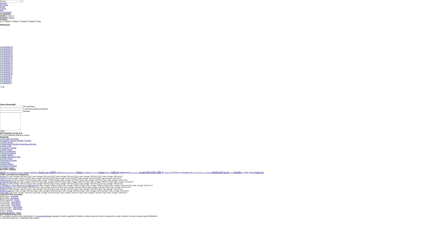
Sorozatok (13, 160)
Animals (26, 173)
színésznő (217, 172)
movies (151, 172)
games (101, 172)
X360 (246, 172)
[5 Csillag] (37, 21)
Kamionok (14, 196)
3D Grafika (4, 5)
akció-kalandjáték (11, 173)
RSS (1, 10)
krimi (127, 172)
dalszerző (64, 173)
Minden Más (15, 157)
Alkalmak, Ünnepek (23, 141)
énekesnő (259, 172)
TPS (231, 172)
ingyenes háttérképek (43, 216)
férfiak (96, 172)
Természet (13, 166)
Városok (3, 9)
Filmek (9, 150)
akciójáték (20, 172)
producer (168, 173)
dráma (79, 172)
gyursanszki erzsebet (7, 213)
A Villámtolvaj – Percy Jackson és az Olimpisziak (17, 185)
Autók (8, 146)
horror (107, 172)
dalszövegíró (72, 173)
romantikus (185, 173)
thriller (226, 172)
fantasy (88, 172)
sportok (208, 173)
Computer (13, 148)
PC (163, 172)
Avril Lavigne (5, 180)
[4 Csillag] (28, 21)
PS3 (176, 172)
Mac (131, 173)
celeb (52, 172)
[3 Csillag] (20, 21)
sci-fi (196, 172)
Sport (8, 162)
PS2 (173, 173)
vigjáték (237, 172)
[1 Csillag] (4, 21)
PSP (180, 173)
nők (158, 172)
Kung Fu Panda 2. (6, 187)
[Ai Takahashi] (5, 12)
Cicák (2, 178)
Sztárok (11, 18)
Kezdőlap (3, 3)
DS (84, 173)
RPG (191, 173)
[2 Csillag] (12, 21)
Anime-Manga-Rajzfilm (27, 144)
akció (3, 172)
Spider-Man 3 (5, 193)
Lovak (18, 213)
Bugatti (2, 184)
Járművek (12, 153)
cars (47, 172)
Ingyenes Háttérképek (8, 151)
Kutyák (2, 176)
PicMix (2, 7)
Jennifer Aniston (6, 191)
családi (59, 172)
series (200, 173)
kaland (122, 172)
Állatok (10, 142)
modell (142, 172)
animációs (34, 172)
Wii (243, 173)
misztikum (136, 172)
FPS (93, 172)
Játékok (10, 155)
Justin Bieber (15, 202)
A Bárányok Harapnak (8, 182)
